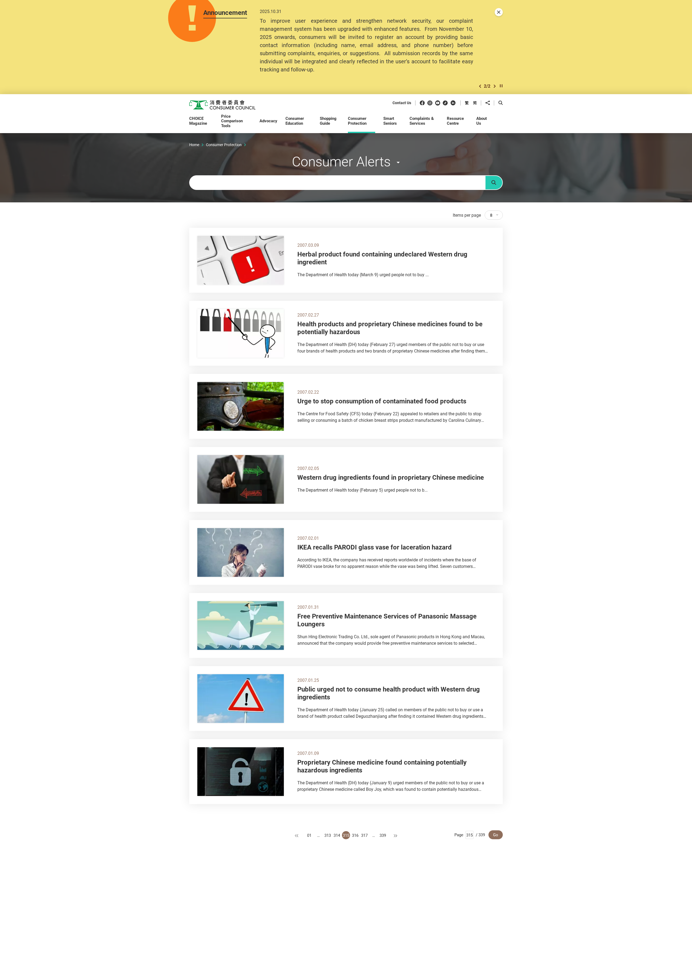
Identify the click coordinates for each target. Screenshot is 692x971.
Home (194, 144)
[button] (480, 86)
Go (495, 834)
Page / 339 (469, 834)
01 (309, 835)
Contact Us (401, 103)
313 (327, 835)
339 (383, 835)
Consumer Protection (224, 144)
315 (346, 835)
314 (337, 835)
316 (355, 835)
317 (364, 835)
